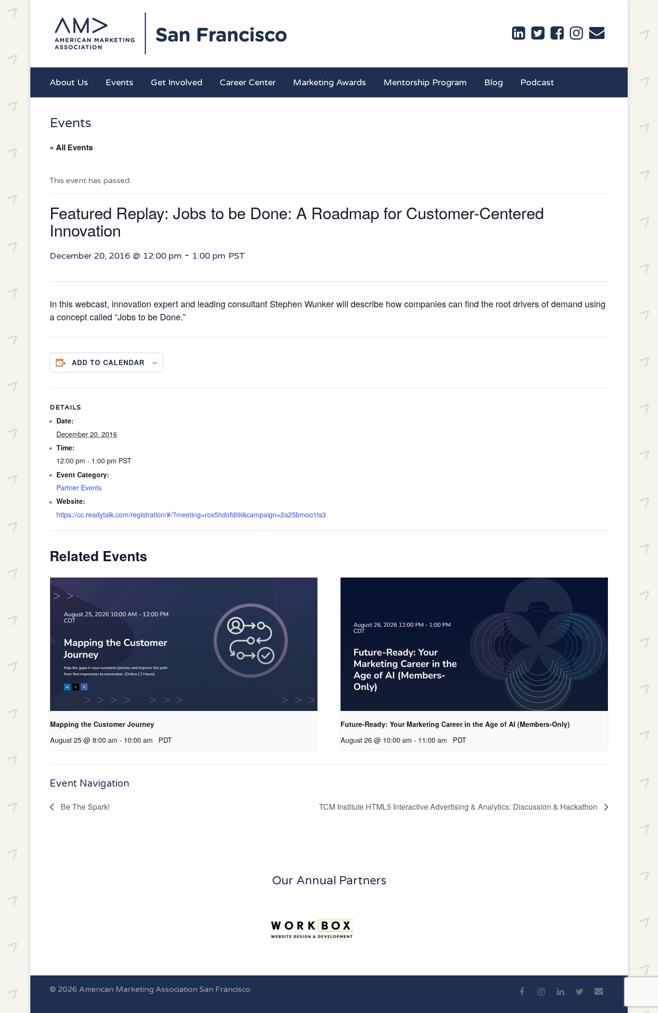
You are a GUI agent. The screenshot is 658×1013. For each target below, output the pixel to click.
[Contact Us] (597, 32)
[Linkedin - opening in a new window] (518, 33)
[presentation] (183, 644)
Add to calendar (108, 362)
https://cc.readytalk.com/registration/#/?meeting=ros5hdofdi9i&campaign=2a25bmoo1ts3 (191, 514)
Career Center (248, 82)
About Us (69, 82)
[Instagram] (541, 997)
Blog (493, 82)
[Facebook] (521, 997)
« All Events (71, 147)
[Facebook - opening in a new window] (557, 33)
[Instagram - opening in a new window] (576, 33)
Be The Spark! (84, 806)
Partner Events (79, 487)
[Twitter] (579, 997)
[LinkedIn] (560, 997)
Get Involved (176, 82)
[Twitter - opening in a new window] (537, 33)
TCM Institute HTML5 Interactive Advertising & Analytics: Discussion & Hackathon (459, 806)
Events (119, 82)
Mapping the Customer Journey (102, 724)
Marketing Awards (329, 82)
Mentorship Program (425, 82)
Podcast (537, 82)
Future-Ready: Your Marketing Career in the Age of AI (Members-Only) (455, 724)
